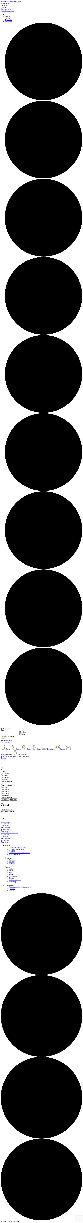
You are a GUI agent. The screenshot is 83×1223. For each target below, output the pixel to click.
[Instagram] (43, 334)
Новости (12, 863)
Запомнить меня (8, 736)
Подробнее (4, 825)
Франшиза (8, 20)
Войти (3, 738)
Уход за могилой (14, 854)
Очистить (13, 799)
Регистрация (5, 742)
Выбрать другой (8, 11)
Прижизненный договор (17, 847)
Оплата (11, 890)
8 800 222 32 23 (6, 728)
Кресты (11, 871)
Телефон (23, 732)
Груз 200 (12, 851)
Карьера (11, 862)
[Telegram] (43, 412)
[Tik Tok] (43, 490)
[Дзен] (43, 725)
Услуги (7, 18)
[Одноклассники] (43, 178)
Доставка (12, 889)
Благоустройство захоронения (19, 853)
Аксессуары (13, 882)
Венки (11, 872)
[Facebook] (43, 100)
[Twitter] (43, 568)
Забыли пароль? (6, 740)
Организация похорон (16, 849)
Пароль (22, 734)
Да (2, 11)
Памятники (13, 876)
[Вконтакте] (43, 256)
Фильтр (3, 758)
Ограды (11, 878)
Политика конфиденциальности (20, 887)
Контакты (8, 21)
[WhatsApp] (43, 646)
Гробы (11, 869)
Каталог (7, 16)
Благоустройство (15, 880)
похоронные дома (11, 2)
